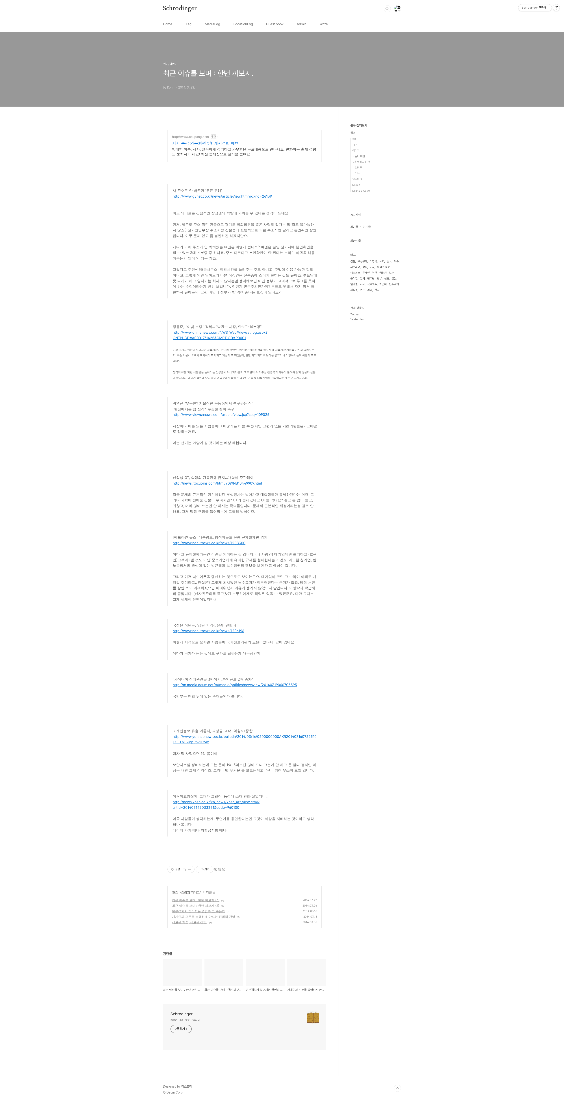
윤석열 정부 (383, 267)
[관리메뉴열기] (556, 7)
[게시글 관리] (189, 869)
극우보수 (372, 284)
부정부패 (362, 261)
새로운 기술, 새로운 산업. (189, 922)
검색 (387, 9)
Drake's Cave (361, 190)
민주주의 (394, 284)
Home (167, 24)
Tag (188, 24)
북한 (374, 272)
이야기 (185, 892)
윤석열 (354, 278)
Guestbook (275, 24)
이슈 (396, 261)
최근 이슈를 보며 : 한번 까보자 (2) (195, 905)
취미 (175, 892)
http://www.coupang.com (190, 137)
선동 (386, 278)
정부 (379, 278)
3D (354, 139)
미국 (372, 267)
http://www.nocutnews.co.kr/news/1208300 (209, 543)
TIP (354, 144)
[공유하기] (184, 869)
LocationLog (243, 24)
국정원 (383, 272)
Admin (301, 24)
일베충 (354, 284)
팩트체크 (357, 179)
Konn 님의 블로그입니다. (186, 1020)
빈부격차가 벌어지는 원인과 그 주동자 (198, 911)
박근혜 (383, 284)
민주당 (371, 278)
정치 (364, 267)
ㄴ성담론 (357, 167)
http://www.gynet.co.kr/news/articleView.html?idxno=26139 (222, 196)
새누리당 (355, 267)
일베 (362, 278)
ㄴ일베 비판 (358, 156)
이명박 (373, 261)
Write (323, 24)
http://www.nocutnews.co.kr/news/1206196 (208, 631)
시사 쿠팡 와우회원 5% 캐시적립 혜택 (205, 143)
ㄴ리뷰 (356, 173)
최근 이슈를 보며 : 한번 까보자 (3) (195, 900)
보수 (391, 272)
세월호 (354, 290)
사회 (381, 261)
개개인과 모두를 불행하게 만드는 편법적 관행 (203, 916)
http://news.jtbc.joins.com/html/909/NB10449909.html (217, 483)
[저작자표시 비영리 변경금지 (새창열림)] (219, 869)
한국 (377, 290)
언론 (362, 290)
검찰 (352, 261)
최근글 (354, 227)
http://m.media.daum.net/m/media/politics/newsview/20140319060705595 (235, 685)
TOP (397, 1088)
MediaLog (212, 24)
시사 (362, 284)
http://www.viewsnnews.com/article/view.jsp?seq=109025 (221, 414)
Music (356, 185)
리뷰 (369, 290)
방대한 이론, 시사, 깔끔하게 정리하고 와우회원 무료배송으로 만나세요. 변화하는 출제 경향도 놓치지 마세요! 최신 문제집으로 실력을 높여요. (244, 151)
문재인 (366, 272)
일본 (393, 278)
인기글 (367, 227)
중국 (389, 261)
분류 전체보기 (358, 125)
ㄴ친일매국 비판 (361, 162)
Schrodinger (180, 9)
